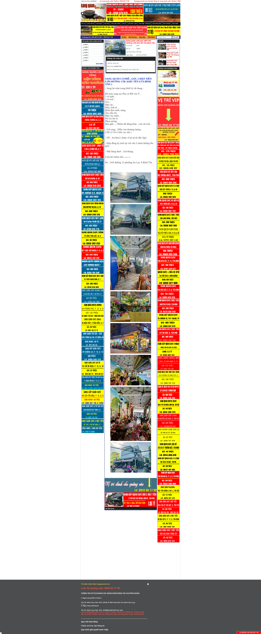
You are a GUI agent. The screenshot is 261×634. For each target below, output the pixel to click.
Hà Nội (124, 37)
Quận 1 (86, 44)
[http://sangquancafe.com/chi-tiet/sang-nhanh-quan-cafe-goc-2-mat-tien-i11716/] (168, 312)
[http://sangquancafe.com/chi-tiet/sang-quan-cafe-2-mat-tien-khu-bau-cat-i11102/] (168, 527)
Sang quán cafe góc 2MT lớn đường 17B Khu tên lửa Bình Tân (140, 42)
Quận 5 (86, 55)
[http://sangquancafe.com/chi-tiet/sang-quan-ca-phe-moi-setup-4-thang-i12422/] (168, 154)
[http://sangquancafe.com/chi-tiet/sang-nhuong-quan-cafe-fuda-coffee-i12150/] (168, 240)
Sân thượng (167, 23)
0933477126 (118, 66)
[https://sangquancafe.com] (168, 126)
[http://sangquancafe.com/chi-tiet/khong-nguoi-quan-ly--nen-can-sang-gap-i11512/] (168, 326)
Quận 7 (86, 60)
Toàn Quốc (151, 37)
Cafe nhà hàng (157, 23)
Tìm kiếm (176, 37)
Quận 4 (86, 52)
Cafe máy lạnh (132, 23)
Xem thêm (99, 64)
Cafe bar (106, 23)
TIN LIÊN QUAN (109, 508)
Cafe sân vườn (115, 23)
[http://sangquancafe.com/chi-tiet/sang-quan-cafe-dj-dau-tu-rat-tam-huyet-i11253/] (168, 441)
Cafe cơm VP (90, 23)
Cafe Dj (124, 23)
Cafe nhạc (99, 23)
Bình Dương (133, 37)
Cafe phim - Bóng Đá (144, 23)
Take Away (175, 23)
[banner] (124, 9)
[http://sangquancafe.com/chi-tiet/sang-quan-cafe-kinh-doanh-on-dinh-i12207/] (168, 197)
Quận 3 (86, 49)
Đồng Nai (142, 37)
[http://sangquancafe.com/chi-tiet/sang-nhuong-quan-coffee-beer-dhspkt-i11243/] (168, 412)
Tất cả (83, 23)
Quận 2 (86, 47)
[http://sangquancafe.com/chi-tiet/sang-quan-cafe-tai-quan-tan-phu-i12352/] (168, 169)
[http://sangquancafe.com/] (168, 96)
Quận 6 (86, 57)
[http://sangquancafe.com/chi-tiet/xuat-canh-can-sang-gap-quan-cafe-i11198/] (168, 470)
